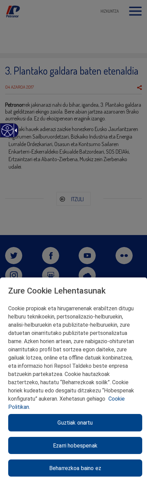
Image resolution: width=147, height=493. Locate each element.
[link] (7, 134)
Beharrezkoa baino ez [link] (75, 468)
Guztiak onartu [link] (75, 422)
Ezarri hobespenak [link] (75, 445)
